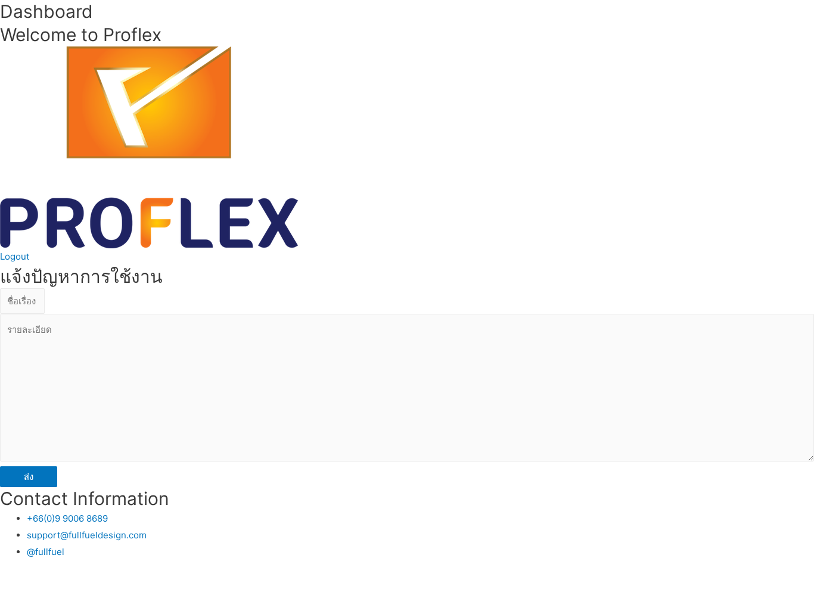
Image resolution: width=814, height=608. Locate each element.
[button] (14, 256)
